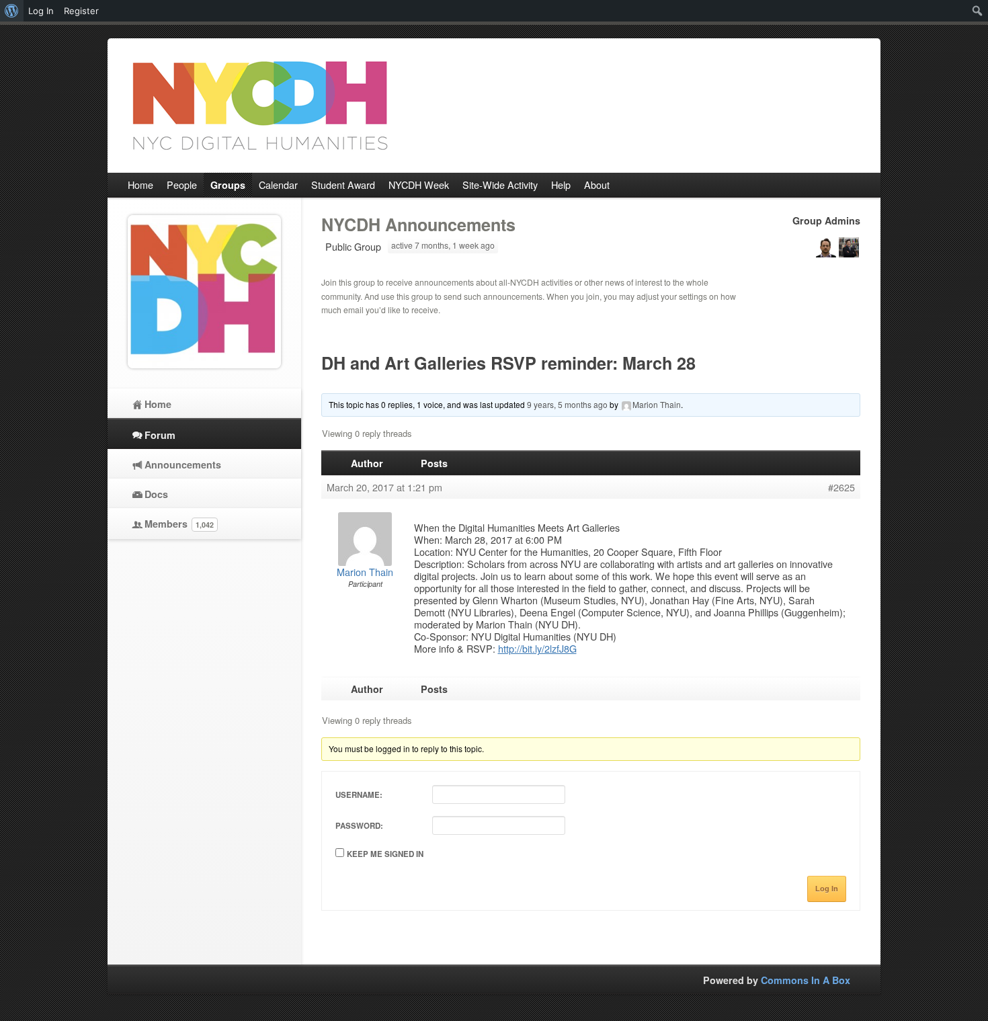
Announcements (183, 464)
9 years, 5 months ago (567, 404)
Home (158, 404)
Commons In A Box (805, 980)
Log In (826, 889)
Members (179, 523)
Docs (156, 494)
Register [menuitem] (81, 10)
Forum (160, 435)
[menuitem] (12, 11)
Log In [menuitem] (41, 10)
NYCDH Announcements (418, 224)
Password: (359, 825)
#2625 (841, 487)
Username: (358, 795)
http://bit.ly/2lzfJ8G (537, 648)
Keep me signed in (385, 854)
